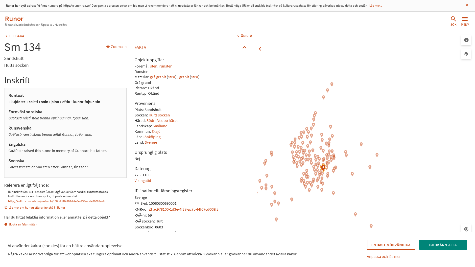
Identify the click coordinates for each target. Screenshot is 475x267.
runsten (165, 66)
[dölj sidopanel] (260, 49)
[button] (192, 47)
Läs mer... (375, 5)
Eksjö (156, 131)
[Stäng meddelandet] (467, 5)
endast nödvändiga (390, 244)
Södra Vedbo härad (162, 120)
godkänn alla (443, 244)
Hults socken (159, 114)
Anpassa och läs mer (384, 256)
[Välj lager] (466, 54)
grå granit (158, 76)
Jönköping (151, 136)
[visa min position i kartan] (466, 229)
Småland (160, 125)
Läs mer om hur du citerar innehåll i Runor (36, 207)
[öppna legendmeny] (466, 40)
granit (184, 76)
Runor (14, 18)
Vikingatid (143, 180)
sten (153, 66)
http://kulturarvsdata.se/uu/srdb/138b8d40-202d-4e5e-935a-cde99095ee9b (57, 201)
